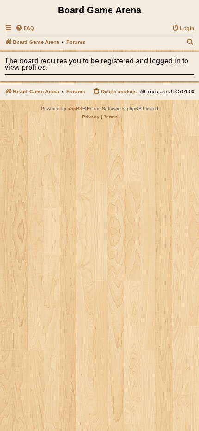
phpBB (75, 108)
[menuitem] (24, 28)
